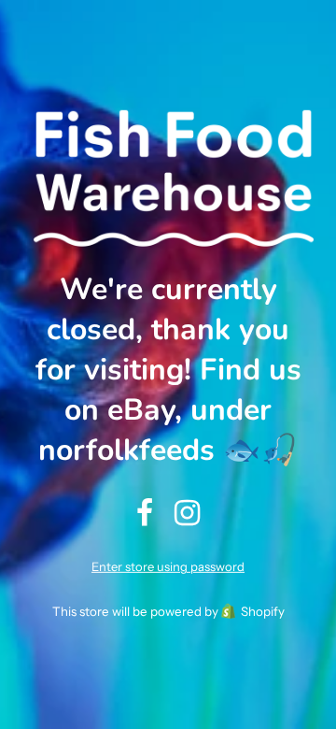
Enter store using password (168, 566)
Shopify (263, 611)
